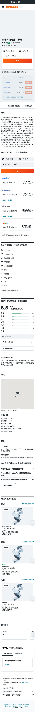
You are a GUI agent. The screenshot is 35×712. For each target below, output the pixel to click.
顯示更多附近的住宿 (28, 504)
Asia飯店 (20, 704)
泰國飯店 (26, 704)
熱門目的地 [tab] (18, 653)
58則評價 (18, 43)
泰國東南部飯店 (17, 706)
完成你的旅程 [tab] (8, 653)
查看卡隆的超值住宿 (28, 542)
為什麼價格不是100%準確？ (12, 695)
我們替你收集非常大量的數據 (12, 691)
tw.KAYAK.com (7, 704)
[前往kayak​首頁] (12, 7)
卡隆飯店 (7, 664)
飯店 (14, 704)
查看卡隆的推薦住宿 (28, 580)
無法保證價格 (25, 682)
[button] (33, 2)
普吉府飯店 (8, 706)
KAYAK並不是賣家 (8, 688)
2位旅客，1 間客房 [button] (10, 56)
